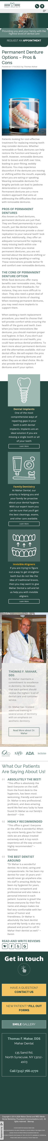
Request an (24, 40)
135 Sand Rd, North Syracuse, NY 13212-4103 (24, 1057)
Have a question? (24, 990)
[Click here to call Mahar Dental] (37, 6)
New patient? (24, 1008)
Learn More (24, 446)
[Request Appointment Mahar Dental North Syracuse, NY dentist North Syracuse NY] (24, 969)
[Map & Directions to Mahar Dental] (42, 6)
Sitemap (30, 1121)
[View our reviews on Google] (25, 945)
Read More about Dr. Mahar (24, 732)
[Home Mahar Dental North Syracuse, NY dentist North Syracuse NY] (13, 5)
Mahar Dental (26, 1116)
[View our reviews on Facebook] (11, 945)
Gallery (24, 1024)
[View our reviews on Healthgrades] (5, 945)
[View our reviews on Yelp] (18, 945)
